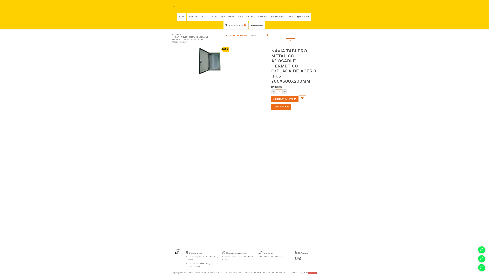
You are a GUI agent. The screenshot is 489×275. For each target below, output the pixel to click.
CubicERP (312, 273)
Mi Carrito (304, 17)
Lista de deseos (236, 25)
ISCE (174, 6)
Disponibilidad (281, 106)
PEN (290, 41)
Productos (176, 34)
